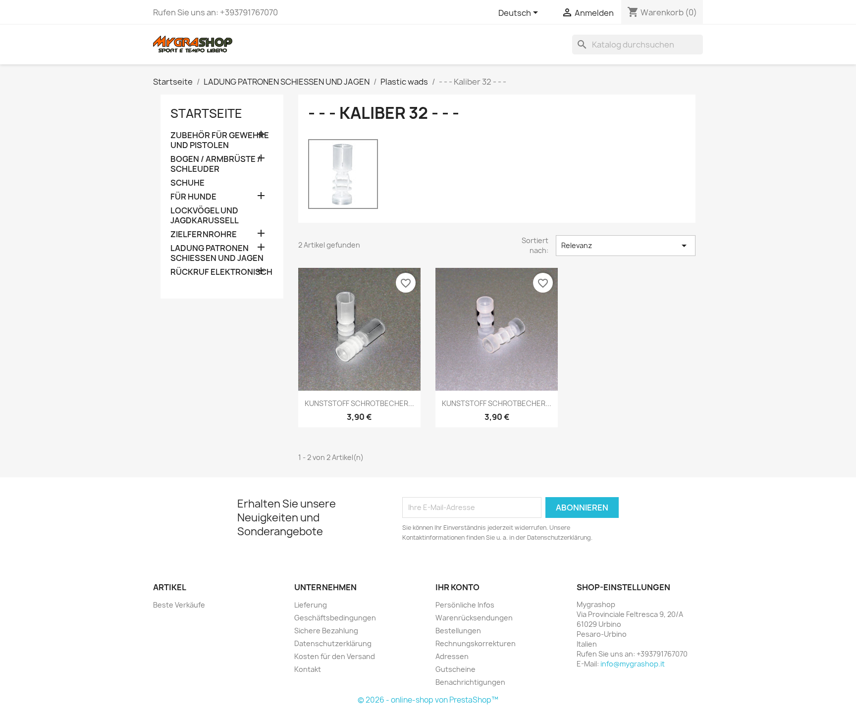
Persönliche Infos (464, 605)
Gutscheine (455, 669)
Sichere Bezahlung (326, 630)
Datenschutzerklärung (333, 643)
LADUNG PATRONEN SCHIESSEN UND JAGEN (217, 253)
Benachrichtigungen (470, 682)
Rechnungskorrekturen (475, 643)
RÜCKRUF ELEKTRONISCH (221, 272)
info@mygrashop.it (632, 663)
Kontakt (307, 669)
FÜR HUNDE (193, 197)
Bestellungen (458, 630)
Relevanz (625, 246)
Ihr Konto (457, 587)
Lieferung (310, 605)
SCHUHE (187, 183)
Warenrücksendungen (474, 617)
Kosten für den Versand (334, 656)
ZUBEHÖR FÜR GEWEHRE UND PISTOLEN (219, 140)
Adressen (452, 656)
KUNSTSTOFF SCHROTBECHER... (359, 403)
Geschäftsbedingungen (335, 617)
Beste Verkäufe (179, 605)
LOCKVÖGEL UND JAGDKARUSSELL (204, 215)
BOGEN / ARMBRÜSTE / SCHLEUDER (215, 164)
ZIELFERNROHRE (203, 234)
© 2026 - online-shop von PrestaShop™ (428, 700)
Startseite (206, 113)
